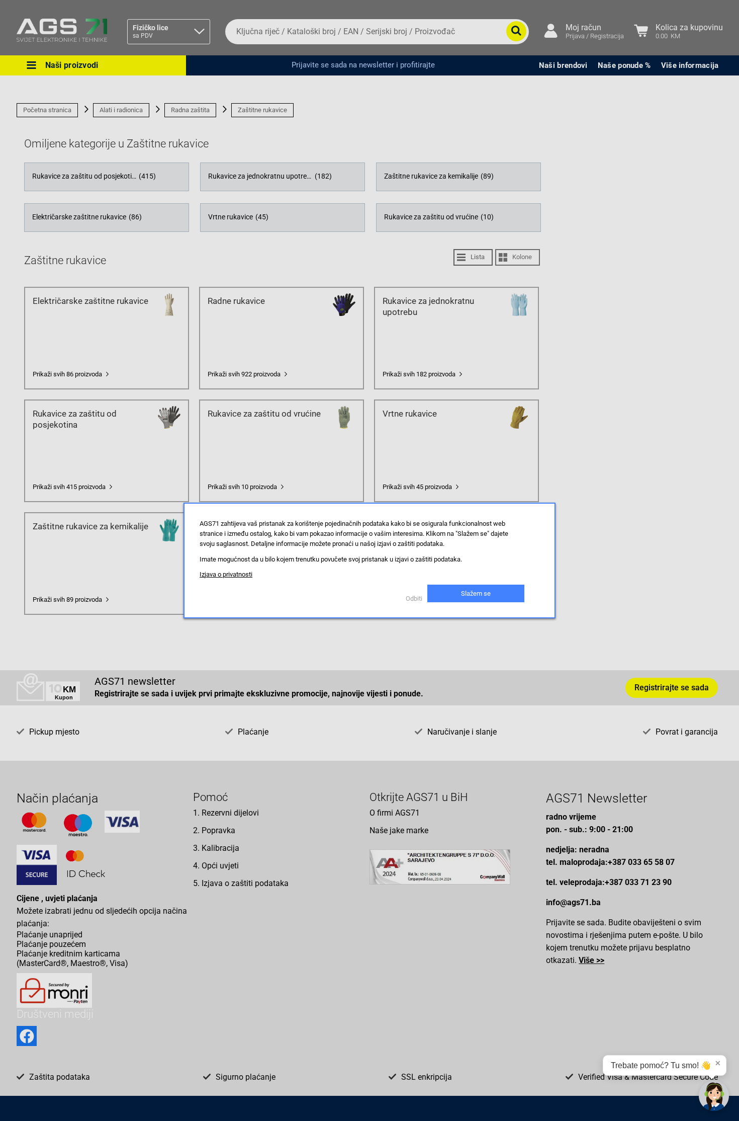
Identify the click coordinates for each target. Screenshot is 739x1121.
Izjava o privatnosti (226, 574)
